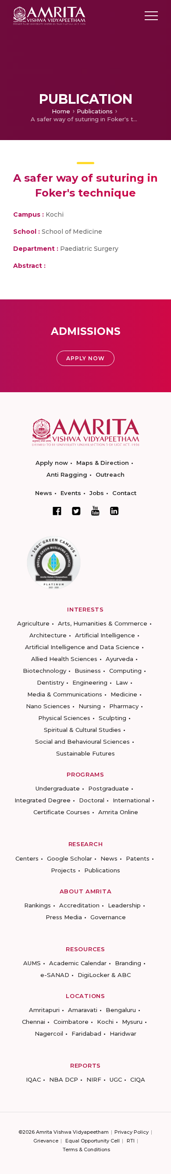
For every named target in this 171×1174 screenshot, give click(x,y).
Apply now (52, 462)
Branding (128, 963)
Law (122, 682)
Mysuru (132, 1021)
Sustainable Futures (85, 753)
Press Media (64, 917)
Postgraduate (108, 788)
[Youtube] (95, 511)
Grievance (45, 1141)
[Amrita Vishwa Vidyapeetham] (49, 15)
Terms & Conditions (86, 1149)
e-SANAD (54, 974)
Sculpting (112, 717)
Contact (124, 492)
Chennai (33, 1021)
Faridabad (86, 1033)
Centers (27, 858)
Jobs (96, 492)
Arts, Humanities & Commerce (102, 623)
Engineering (89, 682)
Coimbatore (71, 1021)
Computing (125, 670)
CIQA (137, 1079)
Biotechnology (44, 670)
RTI (131, 1141)
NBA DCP (63, 1079)
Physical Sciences (64, 717)
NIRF (93, 1079)
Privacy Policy (131, 1132)
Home (61, 111)
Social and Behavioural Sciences (82, 741)
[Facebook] (57, 510)
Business (88, 670)
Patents (138, 858)
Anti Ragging (66, 474)
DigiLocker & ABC (104, 974)
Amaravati (82, 1009)
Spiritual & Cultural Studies (82, 729)
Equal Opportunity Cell (92, 1141)
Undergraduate (58, 788)
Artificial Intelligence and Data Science (82, 646)
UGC (116, 1079)
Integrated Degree (42, 800)
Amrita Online (118, 811)
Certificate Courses (61, 811)
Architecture (48, 635)
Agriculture (33, 623)
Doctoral (91, 800)
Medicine (123, 694)
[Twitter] (76, 510)
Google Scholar (69, 858)
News (43, 492)
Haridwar (123, 1033)
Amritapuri (44, 1009)
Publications (95, 111)
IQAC (33, 1079)
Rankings (37, 905)
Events (71, 492)
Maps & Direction (102, 462)
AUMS (32, 963)
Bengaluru (121, 1009)
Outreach (110, 474)
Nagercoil (49, 1033)
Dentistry (50, 682)
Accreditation (79, 905)
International (131, 800)
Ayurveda (119, 658)
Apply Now (85, 358)
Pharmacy (124, 706)
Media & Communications (64, 694)
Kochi (105, 1021)
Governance (108, 917)
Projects (63, 870)
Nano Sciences (48, 706)
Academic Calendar (78, 963)
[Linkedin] (114, 510)
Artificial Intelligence (105, 635)
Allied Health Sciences (64, 658)
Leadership (124, 905)
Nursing (89, 706)
